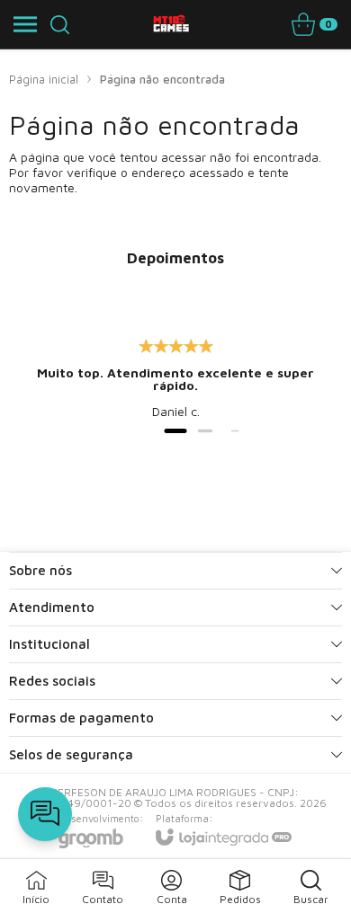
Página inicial (43, 79)
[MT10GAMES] (171, 24)
